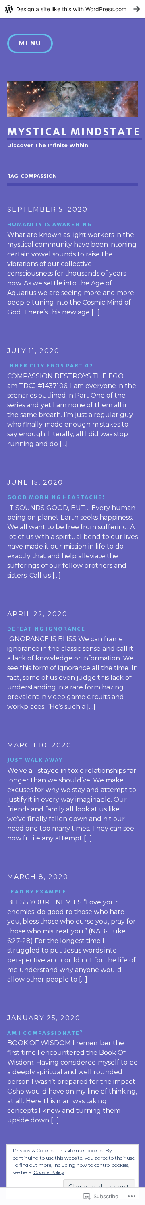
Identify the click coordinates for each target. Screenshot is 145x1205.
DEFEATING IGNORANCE (46, 628)
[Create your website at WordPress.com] (72, 9)
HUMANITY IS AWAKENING (49, 224)
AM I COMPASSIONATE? (45, 1033)
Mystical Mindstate (74, 131)
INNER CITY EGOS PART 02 (50, 365)
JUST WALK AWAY (35, 760)
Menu (30, 43)
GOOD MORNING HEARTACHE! (56, 497)
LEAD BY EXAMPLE (36, 891)
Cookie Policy (48, 1172)
